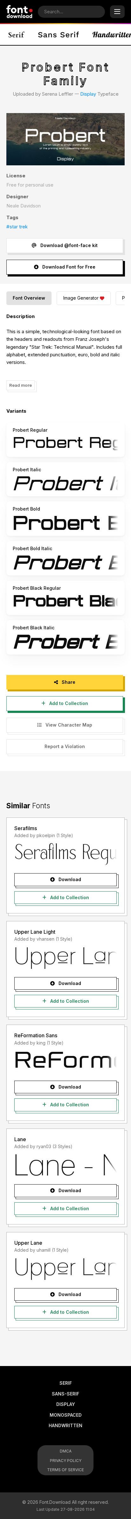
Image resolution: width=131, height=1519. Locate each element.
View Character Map (68, 725)
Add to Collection (68, 703)
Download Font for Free (68, 267)
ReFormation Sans (35, 1035)
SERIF (65, 1383)
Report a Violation (65, 746)
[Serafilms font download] (65, 854)
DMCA (66, 1451)
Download (69, 879)
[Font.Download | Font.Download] (19, 11)
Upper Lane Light (34, 932)
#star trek (17, 227)
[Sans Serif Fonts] (58, 34)
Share (67, 682)
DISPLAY (65, 1404)
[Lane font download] (65, 1165)
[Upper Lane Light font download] (65, 957)
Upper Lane (28, 1243)
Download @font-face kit (68, 245)
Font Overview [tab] (29, 298)
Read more (20, 385)
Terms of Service (65, 1469)
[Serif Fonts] (17, 34)
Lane (20, 1139)
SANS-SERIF (65, 1393)
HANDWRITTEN (65, 1425)
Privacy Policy (65, 1460)
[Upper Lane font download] (65, 1269)
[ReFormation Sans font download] (65, 1061)
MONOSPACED (66, 1415)
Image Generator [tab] (81, 298)
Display (88, 94)
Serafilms (25, 828)
